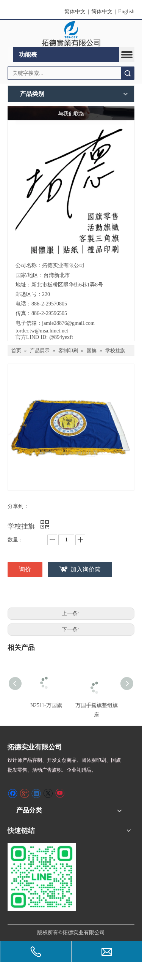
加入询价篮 (85, 569)
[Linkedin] (36, 793)
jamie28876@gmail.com (68, 323)
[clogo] (71, 34)
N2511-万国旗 (46, 705)
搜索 (127, 73)
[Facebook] (12, 793)
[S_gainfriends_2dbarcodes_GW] (42, 877)
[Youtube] (59, 793)
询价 (25, 569)
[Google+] (24, 793)
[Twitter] (48, 793)
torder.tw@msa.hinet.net (42, 331)
